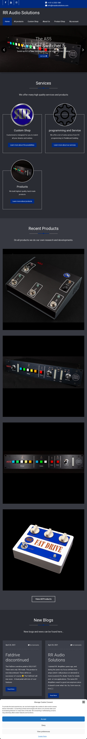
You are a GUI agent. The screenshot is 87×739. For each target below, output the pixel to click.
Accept (43, 719)
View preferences (43, 731)
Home (7, 21)
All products (18, 21)
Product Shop (59, 21)
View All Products (43, 599)
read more (43, 56)
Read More (11, 689)
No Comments (34, 645)
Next (83, 52)
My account (73, 21)
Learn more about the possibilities (22, 145)
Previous (4, 52)
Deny (44, 725)
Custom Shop (33, 21)
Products (22, 186)
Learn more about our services (65, 145)
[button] (83, 702)
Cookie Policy (42, 736)
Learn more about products (22, 201)
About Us (46, 21)
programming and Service (65, 130)
